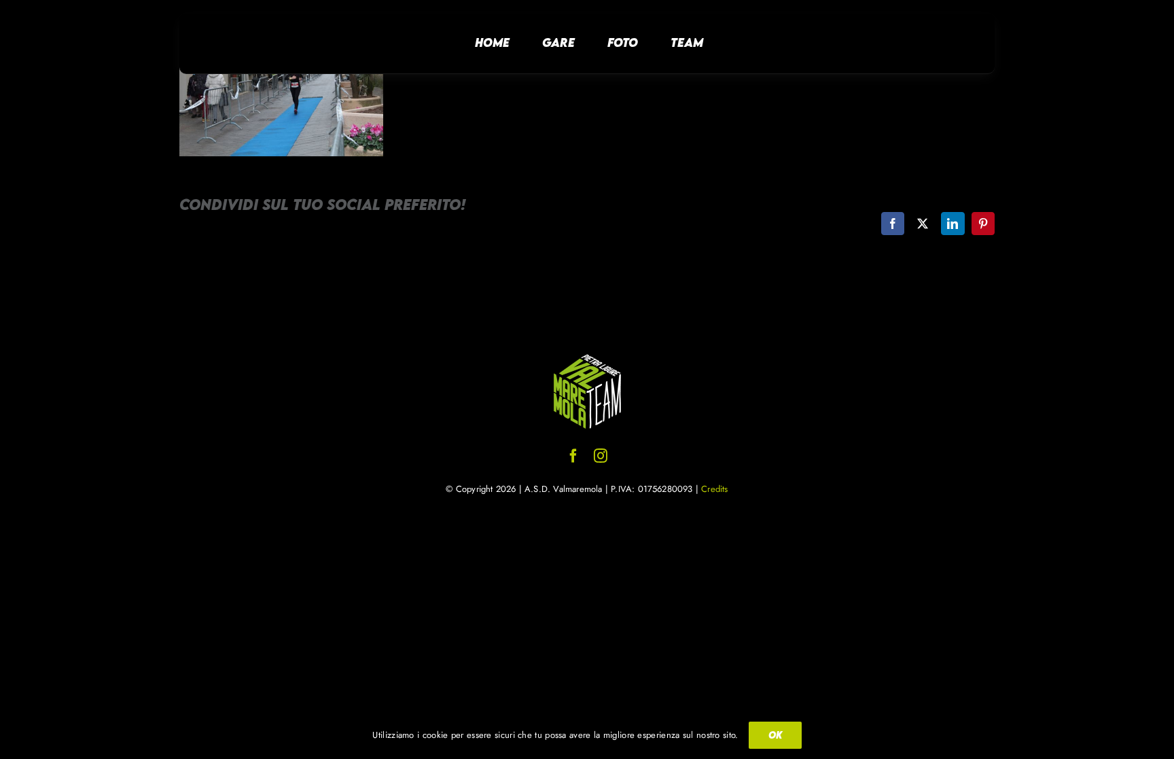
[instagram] (600, 456)
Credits (714, 488)
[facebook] (573, 456)
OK (775, 735)
